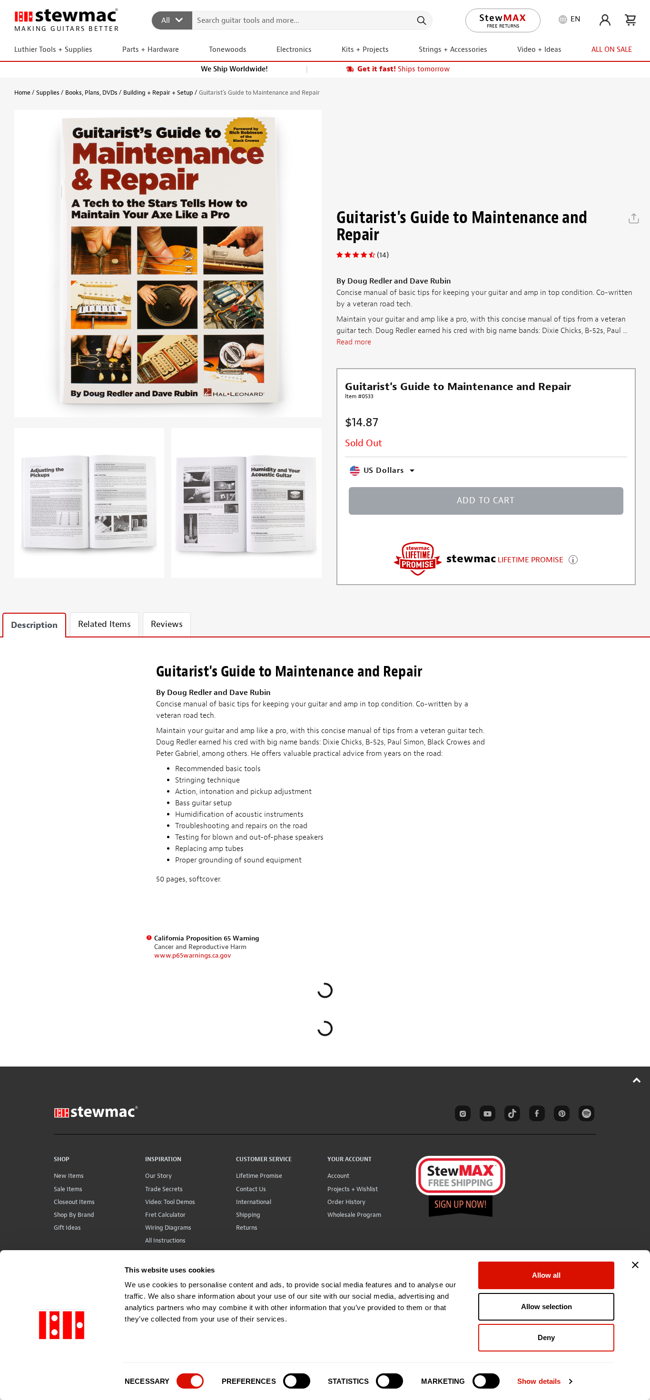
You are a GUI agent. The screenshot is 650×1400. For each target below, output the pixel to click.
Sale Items (68, 1189)
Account (338, 1176)
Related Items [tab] (104, 624)
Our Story (158, 1176)
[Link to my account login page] (605, 20)
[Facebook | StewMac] (535, 1115)
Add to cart (486, 500)
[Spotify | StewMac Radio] (584, 1115)
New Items (69, 1176)
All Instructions (165, 1240)
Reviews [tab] (167, 624)
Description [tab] (34, 625)
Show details (539, 1381)
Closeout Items (74, 1202)
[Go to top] (637, 1080)
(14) (383, 255)
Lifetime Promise (259, 1176)
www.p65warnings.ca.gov (192, 955)
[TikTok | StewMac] (510, 1115)
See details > (573, 559)
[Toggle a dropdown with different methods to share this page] (634, 218)
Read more (353, 342)
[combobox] (292, 20)
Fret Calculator (165, 1215)
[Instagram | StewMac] (461, 1115)
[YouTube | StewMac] (485, 1115)
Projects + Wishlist (352, 1189)
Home (22, 92)
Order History (346, 1202)
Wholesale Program (354, 1215)
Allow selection (546, 1306)
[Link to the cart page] (630, 20)
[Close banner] (635, 1265)
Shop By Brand (74, 1215)
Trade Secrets (164, 1189)
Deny (546, 1337)
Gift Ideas (67, 1228)
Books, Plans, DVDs (91, 92)
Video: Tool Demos (170, 1202)
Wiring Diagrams (168, 1228)
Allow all (546, 1275)
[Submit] (421, 20)
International (253, 1202)
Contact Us (251, 1189)
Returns (246, 1228)
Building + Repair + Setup (158, 92)
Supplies (47, 92)
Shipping (248, 1215)
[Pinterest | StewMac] (560, 1115)
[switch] (296, 1381)
